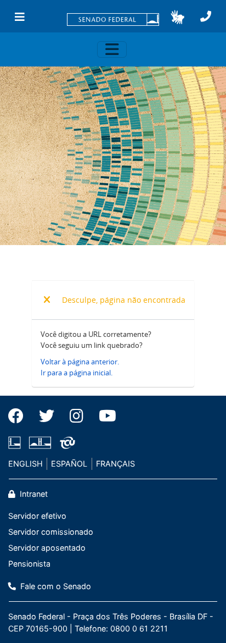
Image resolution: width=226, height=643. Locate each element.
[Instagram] (76, 416)
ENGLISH (25, 463)
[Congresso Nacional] (40, 442)
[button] (177, 17)
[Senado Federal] (113, 20)
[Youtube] (103, 416)
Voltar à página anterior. (80, 362)
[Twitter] (46, 416)
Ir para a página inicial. (76, 373)
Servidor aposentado (47, 547)
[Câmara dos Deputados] (16, 442)
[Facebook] (19, 416)
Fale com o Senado (54, 586)
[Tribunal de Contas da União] (65, 442)
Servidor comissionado (50, 531)
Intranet (33, 493)
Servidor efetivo (37, 515)
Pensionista (29, 563)
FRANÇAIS (115, 463)
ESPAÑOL (69, 463)
